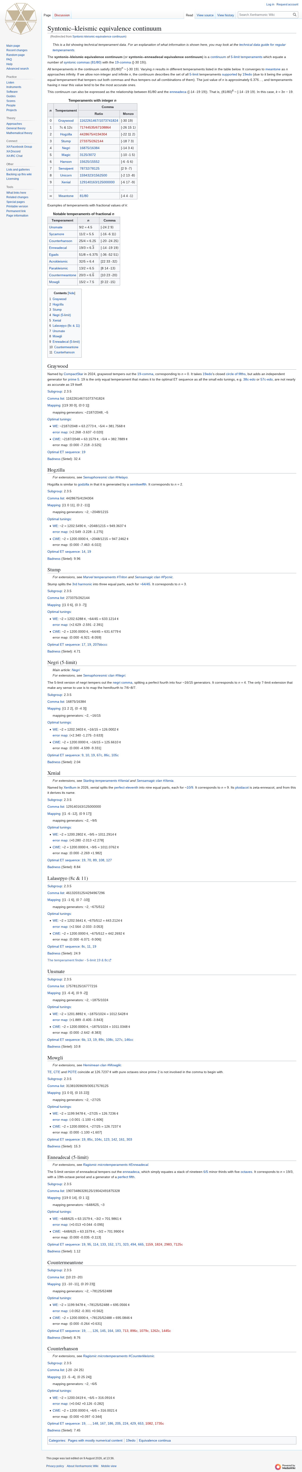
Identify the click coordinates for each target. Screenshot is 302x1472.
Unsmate (56, 227)
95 (89, 1244)
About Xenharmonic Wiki (82, 1466)
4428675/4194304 (93, 134)
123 (106, 1139)
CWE (56, 439)
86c (106, 755)
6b (83, 1039)
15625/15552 (90, 161)
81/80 (84, 196)
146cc (128, 1039)
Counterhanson (60, 241)
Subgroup (54, 391)
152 (110, 1244)
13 (89, 1039)
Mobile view (109, 1466)
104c (98, 1139)
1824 (158, 1244)
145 (103, 1331)
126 (95, 1331)
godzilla (83, 484)
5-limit (235, 57)
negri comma (122, 682)
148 (95, 1423)
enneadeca (178, 92)
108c (109, 1039)
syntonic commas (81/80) (82, 62)
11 (89, 946)
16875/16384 (90, 148)
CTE (57, 1072)
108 (101, 860)
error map (60, 432)
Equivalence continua (155, 1440)
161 (122, 1139)
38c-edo (249, 379)
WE (55, 426)
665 (141, 1244)
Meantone (66, 196)
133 (103, 1244)
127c (118, 1039)
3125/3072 (88, 155)
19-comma (123, 62)
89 (95, 860)
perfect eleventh (126, 787)
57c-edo (266, 379)
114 (95, 1244)
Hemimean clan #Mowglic (102, 1065)
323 (126, 1244)
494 (133, 1244)
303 (129, 1139)
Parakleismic (58, 268)
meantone (273, 69)
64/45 (146, 584)
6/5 (205, 1172)
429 (133, 1423)
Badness (53, 459)
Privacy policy (55, 1466)
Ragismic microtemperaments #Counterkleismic (118, 1356)
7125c (178, 1244)
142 (114, 1139)
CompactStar (73, 374)
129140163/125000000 (97, 182)
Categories (57, 1440)
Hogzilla (66, 134)
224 (125, 1423)
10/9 (190, 787)
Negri (66, 148)
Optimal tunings (59, 419)
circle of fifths (236, 374)
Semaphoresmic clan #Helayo (105, 477)
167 (103, 1423)
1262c (155, 1331)
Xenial (66, 182)
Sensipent (66, 168)
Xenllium (70, 787)
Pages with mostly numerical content (95, 1440)
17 (83, 644)
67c (99, 755)
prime (72, 379)
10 (87, 755)
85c (90, 1139)
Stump (66, 141)
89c (101, 1039)
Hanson (66, 161)
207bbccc (100, 644)
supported (229, 74)
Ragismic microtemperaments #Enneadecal (115, 1165)
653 (140, 1423)
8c (83, 946)
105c (115, 755)
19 (83, 452)
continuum (218, 57)
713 (125, 1331)
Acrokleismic (58, 261)
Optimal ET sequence (63, 452)
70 (89, 860)
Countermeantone (62, 275)
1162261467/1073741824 (99, 120)
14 (83, 551)
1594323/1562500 (93, 175)
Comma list (55, 398)
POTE (72, 1072)
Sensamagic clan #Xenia (155, 780)
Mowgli (54, 282)
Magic (66, 155)
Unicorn (66, 175)
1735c (159, 1423)
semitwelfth (138, 484)
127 (109, 860)
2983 (168, 1244)
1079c (144, 1331)
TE (49, 1072)
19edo (247, 74)
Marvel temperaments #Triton (105, 577)
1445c (166, 1331)
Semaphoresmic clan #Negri (104, 675)
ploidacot (242, 787)
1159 (149, 1244)
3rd (74, 584)
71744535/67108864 (95, 127)
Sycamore (56, 234)
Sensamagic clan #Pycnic (154, 577)
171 (118, 1244)
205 (118, 1423)
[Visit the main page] (21, 19)
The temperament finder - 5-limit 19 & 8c (77, 960)
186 (110, 1423)
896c (134, 1331)
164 (110, 1331)
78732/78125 (90, 168)
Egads (54, 254)
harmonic (85, 584)
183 (118, 1331)
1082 (149, 1423)
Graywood (66, 120)
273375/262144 (91, 141)
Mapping (53, 405)
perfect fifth (126, 1177)
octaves (246, 1172)
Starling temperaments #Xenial (106, 780)
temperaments (251, 57)
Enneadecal (58, 248)
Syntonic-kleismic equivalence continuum (99, 36)
